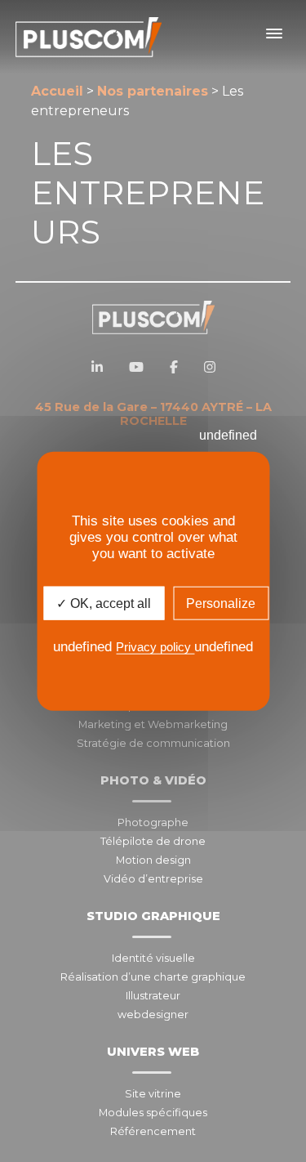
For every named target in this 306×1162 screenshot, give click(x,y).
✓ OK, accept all (103, 603)
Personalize (220, 603)
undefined (228, 435)
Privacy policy (155, 647)
